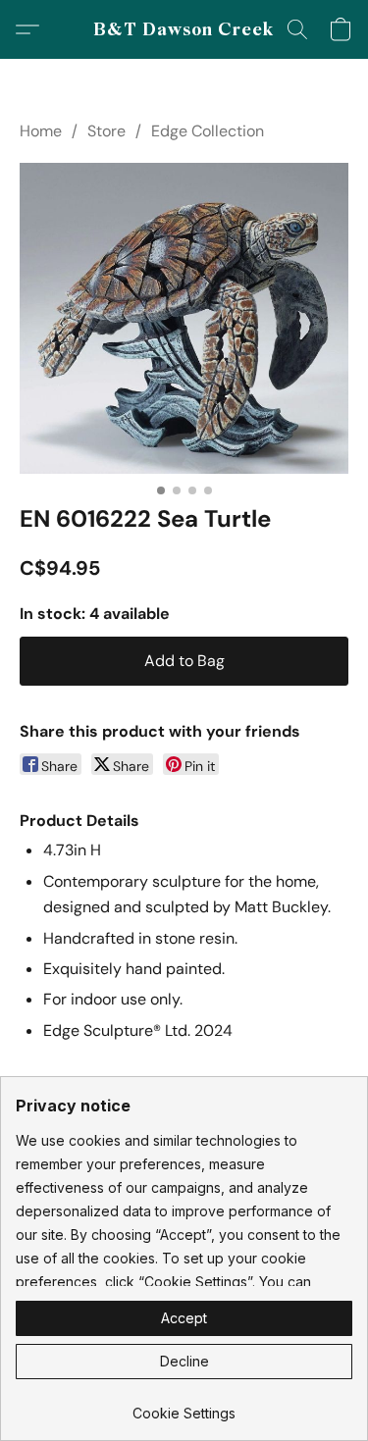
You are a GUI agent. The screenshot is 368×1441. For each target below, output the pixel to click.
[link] (184, 1406)
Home (41, 131)
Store (106, 131)
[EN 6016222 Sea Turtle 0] (184, 318)
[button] (184, 29)
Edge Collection (207, 131)
